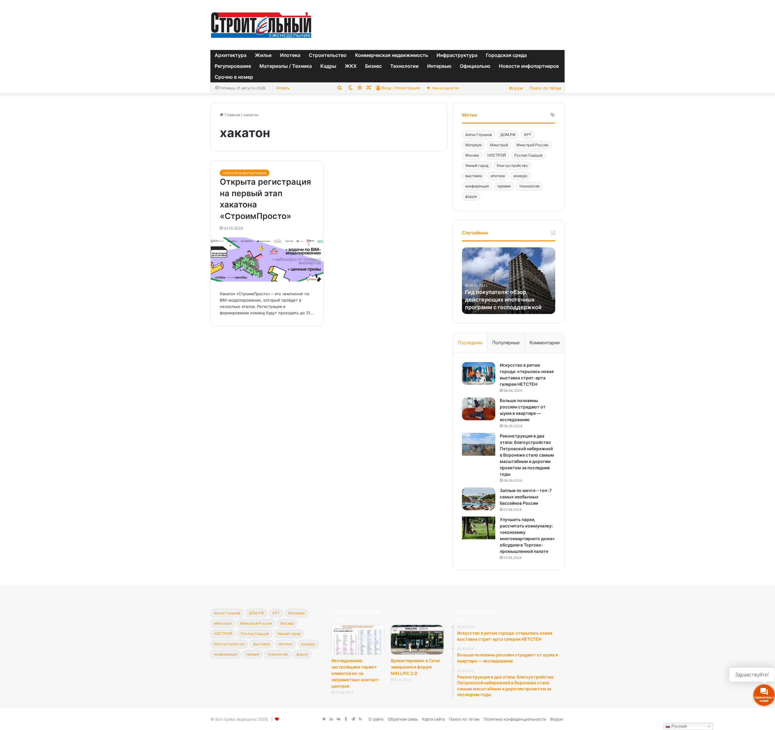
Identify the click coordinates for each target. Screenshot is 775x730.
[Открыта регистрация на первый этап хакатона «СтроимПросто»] (267, 259)
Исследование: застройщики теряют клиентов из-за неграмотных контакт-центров (355, 673)
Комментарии (544, 342)
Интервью (439, 66)
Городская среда (506, 55)
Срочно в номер (234, 77)
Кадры (328, 66)
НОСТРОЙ (496, 155)
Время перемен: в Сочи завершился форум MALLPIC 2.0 (415, 667)
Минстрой (499, 145)
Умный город (476, 165)
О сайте (376, 719)
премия (504, 186)
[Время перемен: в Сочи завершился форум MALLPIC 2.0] (417, 640)
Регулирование (233, 66)
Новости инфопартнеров (529, 66)
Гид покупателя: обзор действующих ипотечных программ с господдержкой (503, 299)
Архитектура (230, 55)
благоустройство (512, 165)
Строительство (328, 55)
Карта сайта (433, 719)
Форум (516, 88)
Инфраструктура (457, 55)
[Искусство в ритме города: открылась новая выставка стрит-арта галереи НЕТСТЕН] (478, 373)
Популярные (506, 342)
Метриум (473, 145)
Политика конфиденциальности (515, 719)
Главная (231, 114)
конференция (477, 186)
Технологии (404, 66)
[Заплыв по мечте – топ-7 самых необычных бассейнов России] (478, 498)
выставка (473, 175)
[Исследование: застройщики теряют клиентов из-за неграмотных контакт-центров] (357, 640)
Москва (472, 155)
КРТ (527, 134)
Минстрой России (532, 145)
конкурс (520, 175)
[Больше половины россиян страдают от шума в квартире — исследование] (478, 409)
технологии (529, 186)
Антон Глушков (478, 134)
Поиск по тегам (545, 88)
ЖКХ (351, 66)
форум (471, 196)
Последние (470, 342)
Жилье (263, 55)
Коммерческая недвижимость (391, 55)
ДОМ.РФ (508, 134)
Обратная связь (403, 719)
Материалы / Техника (285, 66)
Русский (678, 726)
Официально (475, 66)
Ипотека (290, 55)
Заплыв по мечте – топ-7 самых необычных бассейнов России (526, 497)
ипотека (498, 175)
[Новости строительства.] (261, 25)
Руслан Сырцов (528, 155)
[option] (508, 280)
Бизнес (373, 66)
